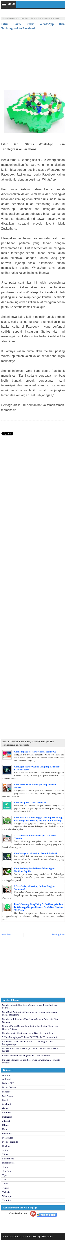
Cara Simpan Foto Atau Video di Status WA (35, 751)
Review (6, 1146)
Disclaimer (47, 1236)
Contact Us (19, 1236)
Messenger (7, 1137)
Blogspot (6, 1091)
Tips (4, 1175)
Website (6, 1192)
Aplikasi (6, 1079)
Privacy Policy (33, 1236)
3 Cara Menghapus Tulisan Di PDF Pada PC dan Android (30, 1037)
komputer (7, 1133)
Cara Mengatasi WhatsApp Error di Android (35, 853)
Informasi (7, 1112)
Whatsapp (11, 18)
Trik (4, 1179)
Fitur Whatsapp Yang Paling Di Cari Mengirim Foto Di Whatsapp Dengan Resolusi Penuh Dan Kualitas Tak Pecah (38, 907)
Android (6, 1075)
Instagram (7, 1116)
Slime (5, 1154)
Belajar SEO (8, 1083)
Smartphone (8, 1158)
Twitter (5, 1187)
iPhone (5, 1125)
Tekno (5, 1167)
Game (5, 1108)
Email (5, 1100)
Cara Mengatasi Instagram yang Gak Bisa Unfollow (27, 1033)
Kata (4, 1129)
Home (4, 18)
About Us (7, 1236)
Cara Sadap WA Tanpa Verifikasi (30, 802)
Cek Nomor (8, 1095)
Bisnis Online (9, 1087)
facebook (6, 1104)
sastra (5, 1150)
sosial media (8, 1162)
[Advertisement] (33, 61)
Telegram (6, 1171)
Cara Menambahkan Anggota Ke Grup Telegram (26, 1055)
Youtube (6, 1200)
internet (6, 1120)
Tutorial (6, 1183)
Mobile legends (10, 1141)
